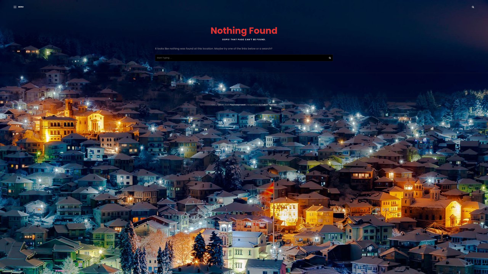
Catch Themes (269, 104)
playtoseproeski (238, 104)
